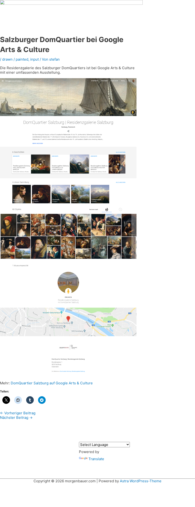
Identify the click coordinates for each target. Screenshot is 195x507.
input (34, 59)
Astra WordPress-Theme (140, 481)
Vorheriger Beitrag (17, 413)
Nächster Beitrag (16, 417)
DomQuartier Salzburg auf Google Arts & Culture (52, 383)
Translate (96, 459)
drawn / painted (15, 59)
